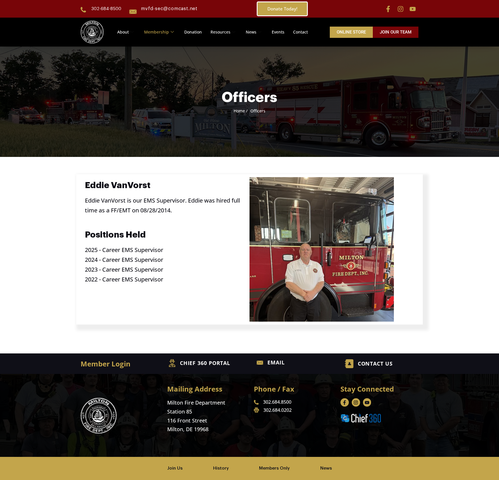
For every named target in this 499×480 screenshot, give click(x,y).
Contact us (375, 363)
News (251, 32)
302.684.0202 (277, 410)
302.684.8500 (277, 402)
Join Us (175, 468)
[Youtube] (412, 9)
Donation (193, 32)
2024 (91, 260)
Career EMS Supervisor (132, 250)
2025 (91, 250)
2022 (91, 279)
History (221, 468)
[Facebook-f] (388, 9)
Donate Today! (282, 9)
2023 (91, 269)
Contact (300, 32)
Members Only (274, 468)
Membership (156, 32)
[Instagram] (400, 9)
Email (276, 362)
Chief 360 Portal (205, 362)
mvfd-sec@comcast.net (169, 8)
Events (278, 32)
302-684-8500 (106, 9)
